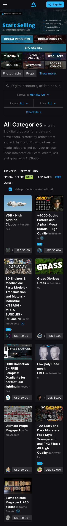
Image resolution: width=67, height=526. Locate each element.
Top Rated (45, 177)
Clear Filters (33, 112)
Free (58, 177)
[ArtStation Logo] (33, 4)
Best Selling (29, 171)
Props (30, 73)
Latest (8, 182)
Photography (12, 73)
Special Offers (18, 177)
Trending (10, 171)
